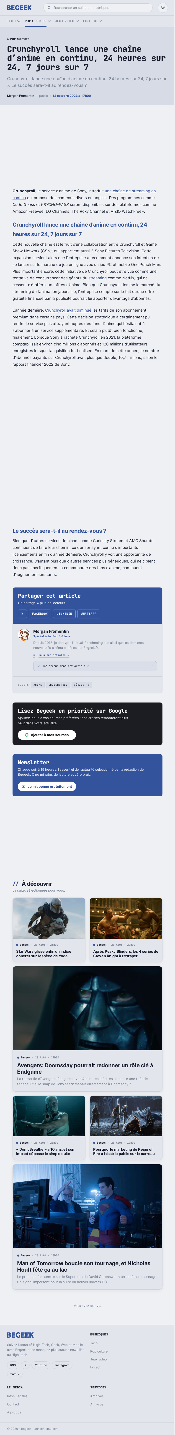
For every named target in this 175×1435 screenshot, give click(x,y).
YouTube (41, 1365)
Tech (11, 21)
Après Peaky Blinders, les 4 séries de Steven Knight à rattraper (124, 953)
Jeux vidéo (65, 21)
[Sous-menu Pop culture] (49, 21)
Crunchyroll (56, 684)
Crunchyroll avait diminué (68, 310)
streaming (97, 278)
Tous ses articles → (54, 655)
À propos (14, 1412)
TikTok (14, 1374)
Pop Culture (19, 39)
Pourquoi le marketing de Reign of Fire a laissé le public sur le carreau (122, 1151)
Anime (36, 684)
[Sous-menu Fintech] (100, 21)
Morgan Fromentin (20, 96)
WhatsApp (88, 614)
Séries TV (80, 684)
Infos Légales (17, 1396)
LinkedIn (64, 614)
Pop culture (35, 21)
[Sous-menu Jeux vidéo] (77, 21)
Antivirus (95, 1404)
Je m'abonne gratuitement (48, 786)
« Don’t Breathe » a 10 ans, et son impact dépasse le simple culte (43, 1151)
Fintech (90, 21)
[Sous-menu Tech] (18, 21)
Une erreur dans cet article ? (64, 666)
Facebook (40, 614)
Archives (95, 1396)
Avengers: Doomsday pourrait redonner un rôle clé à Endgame (83, 1068)
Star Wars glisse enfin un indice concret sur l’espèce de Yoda (41, 953)
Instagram (62, 1365)
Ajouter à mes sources (48, 735)
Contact (13, 1404)
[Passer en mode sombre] (163, 8)
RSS (13, 1365)
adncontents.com (46, 1428)
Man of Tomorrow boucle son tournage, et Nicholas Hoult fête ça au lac (82, 1266)
